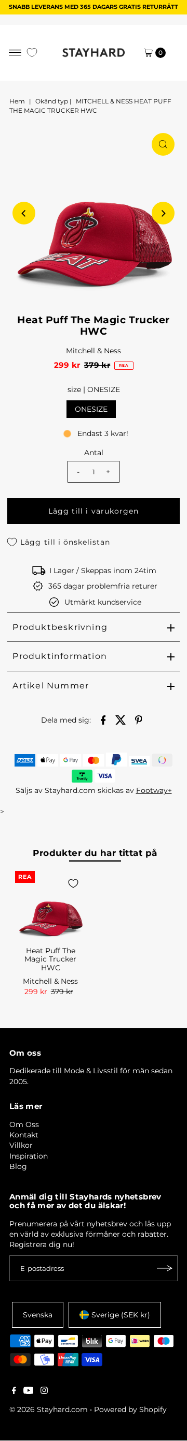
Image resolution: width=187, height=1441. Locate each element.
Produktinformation (59, 656)
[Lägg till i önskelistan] (73, 883)
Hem (17, 101)
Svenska (37, 1315)
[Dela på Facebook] (103, 719)
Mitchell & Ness (93, 351)
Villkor (21, 1145)
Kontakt (23, 1135)
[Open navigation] (15, 53)
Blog (18, 1166)
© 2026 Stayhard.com (48, 1409)
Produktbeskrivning (60, 627)
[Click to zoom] (163, 144)
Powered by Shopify (130, 1409)
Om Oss (24, 1124)
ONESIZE (91, 409)
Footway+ (154, 790)
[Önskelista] (32, 52)
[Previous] (23, 213)
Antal (93, 452)
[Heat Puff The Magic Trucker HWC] (50, 906)
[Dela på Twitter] (121, 719)
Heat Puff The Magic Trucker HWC (50, 959)
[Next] (163, 213)
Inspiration (28, 1156)
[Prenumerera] (165, 1268)
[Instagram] (44, 1391)
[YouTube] (28, 1391)
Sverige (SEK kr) (120, 1315)
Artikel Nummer (50, 686)
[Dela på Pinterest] (138, 719)
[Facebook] (14, 1391)
